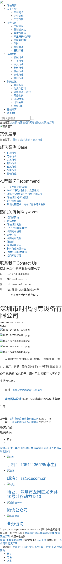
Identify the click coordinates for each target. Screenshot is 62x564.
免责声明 (13, 543)
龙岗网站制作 (32, 122)
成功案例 (12, 53)
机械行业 (18, 57)
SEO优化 (19, 98)
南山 (2, 550)
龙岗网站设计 (14, 231)
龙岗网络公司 (46, 122)
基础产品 (18, 50)
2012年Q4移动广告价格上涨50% (24, 193)
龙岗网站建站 (14, 255)
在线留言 (12, 109)
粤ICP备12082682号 (11, 539)
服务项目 (12, 22)
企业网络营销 (14, 200)
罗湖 (59, 546)
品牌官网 (18, 26)
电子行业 (18, 60)
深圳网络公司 (14, 245)
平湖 (53, 546)
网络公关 (18, 95)
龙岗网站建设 (17, 122)
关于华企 (12, 8)
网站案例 (12, 220)
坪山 (20, 546)
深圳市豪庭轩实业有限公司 (24, 418)
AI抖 (16, 43)
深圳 (26, 546)
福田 (42, 546)
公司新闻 (18, 85)
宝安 (31, 546)
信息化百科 (20, 88)
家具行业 (18, 64)
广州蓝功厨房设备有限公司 (24, 422)
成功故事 (18, 102)
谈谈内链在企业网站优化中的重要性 (26, 204)
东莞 (37, 546)
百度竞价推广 (21, 40)
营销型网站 (20, 29)
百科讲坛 (18, 105)
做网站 (10, 241)
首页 (15, 139)
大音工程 (12, 234)
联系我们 (12, 112)
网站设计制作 (14, 224)
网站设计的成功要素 (18, 197)
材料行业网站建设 (16, 248)
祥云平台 (41, 539)
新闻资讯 (12, 81)
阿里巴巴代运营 (22, 36)
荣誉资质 (18, 19)
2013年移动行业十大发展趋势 (23, 190)
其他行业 (18, 78)
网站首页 (12, 5)
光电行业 (18, 74)
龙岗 (15, 546)
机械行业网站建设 (17, 252)
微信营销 (18, 47)
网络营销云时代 (22, 92)
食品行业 (18, 71)
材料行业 (18, 67)
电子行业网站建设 (17, 227)
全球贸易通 (20, 33)
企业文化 (18, 15)
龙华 (48, 546)
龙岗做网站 (13, 217)
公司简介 (18, 12)
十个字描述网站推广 (18, 187)
